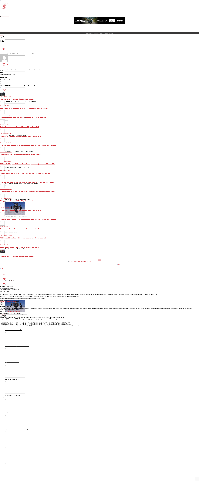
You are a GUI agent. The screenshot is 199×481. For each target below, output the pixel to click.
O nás (3, 8)
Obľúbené (4, 67)
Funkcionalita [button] (2, 326)
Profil (3, 63)
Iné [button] (1, 338)
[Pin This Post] (100, 45)
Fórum (3, 284)
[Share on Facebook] (100, 43)
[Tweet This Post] (100, 44)
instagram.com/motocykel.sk (108, 33)
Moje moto (4, 283)
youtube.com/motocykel (89, 33)
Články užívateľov (5, 282)
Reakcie (3, 65)
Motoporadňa (4, 5)
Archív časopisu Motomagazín (7, 280)
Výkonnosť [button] (2, 329)
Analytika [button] (2, 332)
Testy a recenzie (5, 3)
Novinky (3, 2)
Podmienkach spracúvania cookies (14, 311)
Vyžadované (4, 315)
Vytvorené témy (5, 64)
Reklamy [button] (2, 335)
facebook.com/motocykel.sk (98, 33)
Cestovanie (4, 4)
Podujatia (4, 7)
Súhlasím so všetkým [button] (12, 301)
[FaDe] (4, 61)
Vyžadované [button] (2, 314)
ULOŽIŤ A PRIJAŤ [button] (3, 341)
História (3, 6)
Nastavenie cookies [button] (4, 301)
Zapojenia (4, 66)
